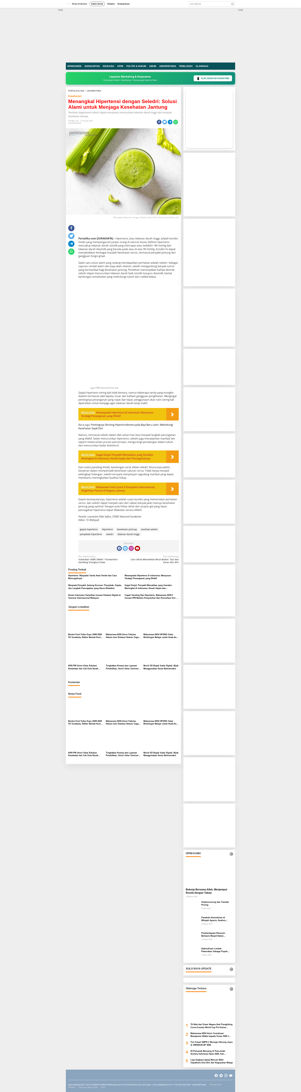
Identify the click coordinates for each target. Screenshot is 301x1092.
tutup (60, 9)
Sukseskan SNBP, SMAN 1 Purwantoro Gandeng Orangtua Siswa (98, 559)
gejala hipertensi (89, 529)
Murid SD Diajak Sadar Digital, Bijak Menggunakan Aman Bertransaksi (160, 667)
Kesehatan (75, 96)
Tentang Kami (215, 1084)
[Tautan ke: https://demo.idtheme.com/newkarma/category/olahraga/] (231, 989)
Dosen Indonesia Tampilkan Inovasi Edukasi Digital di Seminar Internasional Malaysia (94, 596)
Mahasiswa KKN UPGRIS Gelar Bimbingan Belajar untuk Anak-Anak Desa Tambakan (161, 636)
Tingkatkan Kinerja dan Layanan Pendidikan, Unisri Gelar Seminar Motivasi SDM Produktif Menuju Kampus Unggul (122, 667)
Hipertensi (107, 529)
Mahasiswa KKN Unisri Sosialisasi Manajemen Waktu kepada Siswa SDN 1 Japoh (209, 1035)
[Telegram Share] (170, 122)
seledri (109, 534)
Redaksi (72, 1087)
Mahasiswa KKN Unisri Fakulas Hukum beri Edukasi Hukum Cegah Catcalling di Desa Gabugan (123, 636)
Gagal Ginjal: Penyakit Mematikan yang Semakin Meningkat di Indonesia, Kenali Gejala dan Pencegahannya (148, 587)
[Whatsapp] (175, 122)
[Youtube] (137, 548)
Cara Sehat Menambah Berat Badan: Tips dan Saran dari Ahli (155, 559)
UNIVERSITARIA (74, 123)
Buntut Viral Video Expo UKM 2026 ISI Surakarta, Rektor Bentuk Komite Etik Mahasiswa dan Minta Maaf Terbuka (85, 636)
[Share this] (159, 122)
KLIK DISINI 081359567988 (212, 78)
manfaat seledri (149, 529)
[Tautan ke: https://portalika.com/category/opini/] (231, 854)
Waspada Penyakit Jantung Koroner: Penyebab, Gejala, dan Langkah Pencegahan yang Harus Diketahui (95, 586)
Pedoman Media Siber (88, 1087)
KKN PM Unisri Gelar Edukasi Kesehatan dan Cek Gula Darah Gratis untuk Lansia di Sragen (83, 667)
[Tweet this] (164, 122)
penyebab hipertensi (91, 534)
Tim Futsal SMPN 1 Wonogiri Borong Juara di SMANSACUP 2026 (211, 1043)
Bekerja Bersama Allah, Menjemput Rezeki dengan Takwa (206, 891)
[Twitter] (125, 548)
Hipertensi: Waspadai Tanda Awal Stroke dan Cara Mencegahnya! (92, 577)
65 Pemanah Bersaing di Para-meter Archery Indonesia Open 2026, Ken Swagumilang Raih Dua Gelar (207, 1052)
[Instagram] (131, 548)
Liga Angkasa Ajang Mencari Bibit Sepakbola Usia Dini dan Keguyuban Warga (211, 1061)
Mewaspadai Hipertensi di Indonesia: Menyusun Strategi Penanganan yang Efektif (148, 577)
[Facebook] (119, 548)
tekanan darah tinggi (129, 534)
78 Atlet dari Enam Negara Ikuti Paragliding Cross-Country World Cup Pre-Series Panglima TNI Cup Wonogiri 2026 (211, 1026)
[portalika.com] (150, 34)
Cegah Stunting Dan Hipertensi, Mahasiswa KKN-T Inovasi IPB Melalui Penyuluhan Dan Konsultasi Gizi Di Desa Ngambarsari (151, 596)
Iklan (103, 1087)
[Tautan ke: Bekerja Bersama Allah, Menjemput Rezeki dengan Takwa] (209, 872)
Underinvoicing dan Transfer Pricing (215, 903)
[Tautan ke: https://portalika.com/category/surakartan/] (231, 969)
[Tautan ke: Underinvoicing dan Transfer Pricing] (192, 907)
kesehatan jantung (127, 529)
